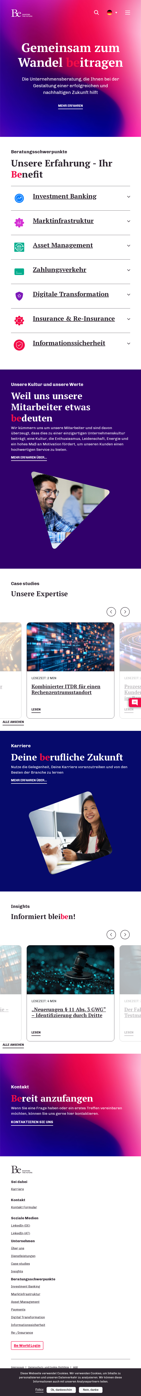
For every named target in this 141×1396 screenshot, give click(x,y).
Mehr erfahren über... (29, 780)
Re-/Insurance (22, 1333)
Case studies (20, 1264)
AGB (75, 1367)
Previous (111, 612)
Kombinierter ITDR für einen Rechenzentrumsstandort (65, 689)
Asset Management (25, 1302)
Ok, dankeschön (61, 1389)
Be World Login (27, 1345)
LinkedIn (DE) (20, 1225)
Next (125, 612)
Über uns (17, 1248)
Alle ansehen (13, 722)
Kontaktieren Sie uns (32, 1122)
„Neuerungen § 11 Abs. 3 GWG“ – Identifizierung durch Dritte (68, 1012)
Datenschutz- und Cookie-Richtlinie (48, 1367)
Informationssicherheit (28, 1325)
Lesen (36, 709)
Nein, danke (91, 1389)
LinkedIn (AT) (20, 1233)
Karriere (17, 1189)
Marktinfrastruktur (25, 1294)
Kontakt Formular (24, 1207)
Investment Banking (25, 1286)
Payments (18, 1309)
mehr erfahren (70, 106)
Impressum (17, 1367)
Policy (39, 1389)
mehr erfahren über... (29, 457)
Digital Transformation (28, 1317)
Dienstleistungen (23, 1256)
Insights (17, 1271)
